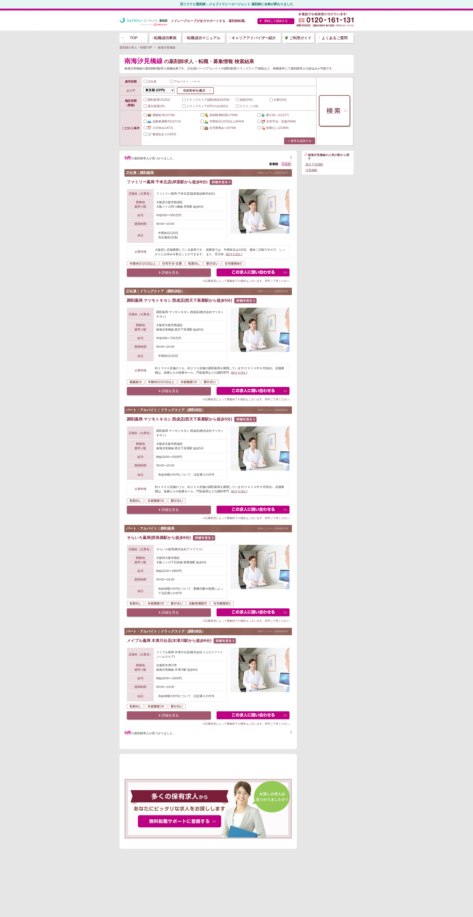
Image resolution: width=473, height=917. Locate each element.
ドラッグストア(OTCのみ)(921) (207, 106)
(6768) (222, 128)
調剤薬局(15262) (159, 99)
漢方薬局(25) (156, 106)
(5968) (281, 121)
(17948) (223, 115)
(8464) (226, 121)
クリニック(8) (249, 106)
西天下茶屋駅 (314, 164)
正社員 (152, 81)
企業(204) (280, 99)
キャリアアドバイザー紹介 (254, 38)
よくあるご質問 (335, 38)
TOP (133, 38)
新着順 (273, 164)
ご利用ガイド (300, 38)
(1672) (162, 128)
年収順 (286, 164)
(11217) (277, 115)
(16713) (166, 121)
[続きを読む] (234, 254)
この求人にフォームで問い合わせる (253, 273)
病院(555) (246, 99)
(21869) (277, 128)
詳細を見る (170, 272)
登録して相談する (276, 21)
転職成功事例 (165, 38)
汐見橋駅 (311, 170)
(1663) (164, 134)
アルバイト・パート (187, 81)
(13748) (163, 115)
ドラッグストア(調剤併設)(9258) (208, 99)
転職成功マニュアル (203, 38)
